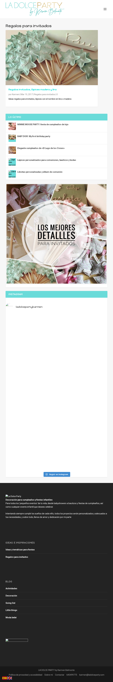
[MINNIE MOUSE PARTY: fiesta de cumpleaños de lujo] (12, 126)
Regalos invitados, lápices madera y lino (33, 89)
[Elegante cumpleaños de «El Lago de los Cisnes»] (12, 150)
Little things (11, 610)
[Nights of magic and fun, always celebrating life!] (56, 350)
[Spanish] (4, 677)
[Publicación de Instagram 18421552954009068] (56, 389)
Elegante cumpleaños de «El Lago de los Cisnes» (41, 148)
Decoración (11, 595)
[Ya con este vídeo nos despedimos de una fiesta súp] (22, 430)
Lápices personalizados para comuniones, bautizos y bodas (46, 160)
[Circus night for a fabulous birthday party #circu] (22, 350)
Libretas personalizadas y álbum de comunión (39, 172)
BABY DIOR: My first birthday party (33, 136)
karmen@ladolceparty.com (91, 675)
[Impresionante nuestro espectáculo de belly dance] (90, 428)
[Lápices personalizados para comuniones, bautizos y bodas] (12, 162)
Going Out (10, 603)
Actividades (11, 588)
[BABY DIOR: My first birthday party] (12, 138)
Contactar (59, 675)
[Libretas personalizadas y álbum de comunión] (12, 173)
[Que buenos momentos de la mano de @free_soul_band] (56, 428)
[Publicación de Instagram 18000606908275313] (22, 389)
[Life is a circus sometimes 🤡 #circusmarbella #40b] (90, 348)
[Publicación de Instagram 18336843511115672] (90, 389)
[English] (9, 677)
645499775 (72, 675)
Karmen (15, 94)
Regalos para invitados (44, 94)
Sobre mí (48, 675)
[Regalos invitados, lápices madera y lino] (52, 57)
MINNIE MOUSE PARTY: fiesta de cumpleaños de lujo (42, 124)
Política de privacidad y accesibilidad (25, 675)
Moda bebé (11, 617)
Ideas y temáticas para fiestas (20, 549)
